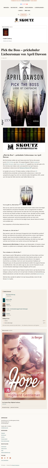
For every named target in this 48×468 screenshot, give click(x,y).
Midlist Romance (9, 164)
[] (4, 295)
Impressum (3, 446)
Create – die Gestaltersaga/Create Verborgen (17, 309)
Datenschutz (4, 448)
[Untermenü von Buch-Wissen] (33, 7)
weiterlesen (40, 274)
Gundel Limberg (7, 38)
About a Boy (9, 299)
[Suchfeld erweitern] (29, 14)
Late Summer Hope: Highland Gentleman (11, 402)
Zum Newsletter (4, 460)
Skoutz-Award (4, 439)
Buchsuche (3, 435)
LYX (36, 171)
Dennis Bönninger (8, 322)
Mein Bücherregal (5, 441)
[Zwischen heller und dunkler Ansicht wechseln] (18, 14)
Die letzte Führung (10, 294)
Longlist (36, 162)
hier (8, 279)
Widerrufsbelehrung (5, 452)
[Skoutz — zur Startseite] (24, 20)
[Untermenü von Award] (23, 7)
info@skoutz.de (4, 427)
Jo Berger (4, 404)
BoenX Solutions (15, 465)
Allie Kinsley (10, 162)
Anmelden (23, 14)
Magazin (3, 433)
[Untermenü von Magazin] (9, 7)
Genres (2, 437)
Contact (8, 313)
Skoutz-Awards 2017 (21, 164)
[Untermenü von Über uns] (30, 10)
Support (8, 304)
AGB (2, 450)
